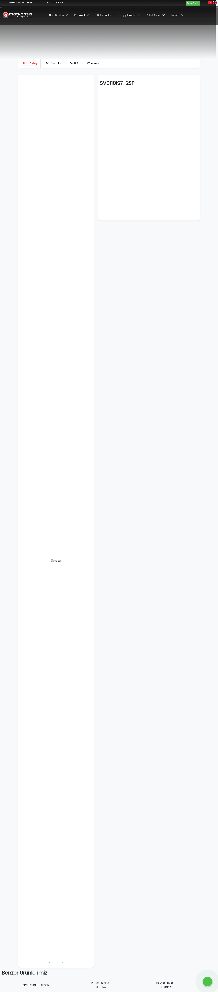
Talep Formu (193, 3)
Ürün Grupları (56, 15)
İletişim (175, 15)
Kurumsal (79, 15)
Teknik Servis (154, 15)
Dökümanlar (104, 15)
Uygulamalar (129, 15)
